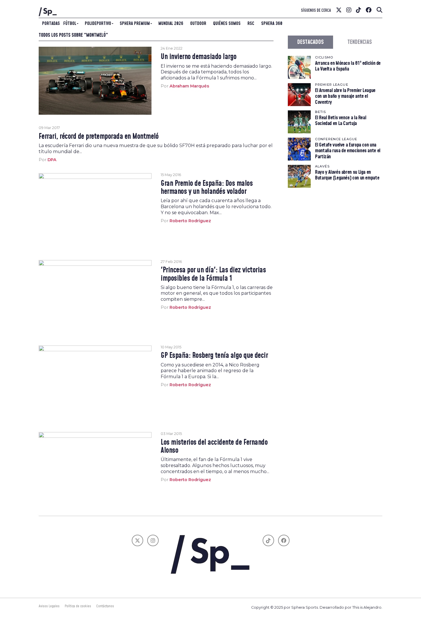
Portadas (51, 23)
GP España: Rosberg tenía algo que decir (214, 356)
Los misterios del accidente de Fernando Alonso (214, 447)
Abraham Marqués (189, 86)
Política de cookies (78, 606)
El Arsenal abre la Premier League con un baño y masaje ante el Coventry (345, 96)
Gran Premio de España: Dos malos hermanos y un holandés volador (207, 188)
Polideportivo (98, 23)
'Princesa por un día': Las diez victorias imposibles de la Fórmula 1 (213, 274)
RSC (250, 23)
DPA (52, 159)
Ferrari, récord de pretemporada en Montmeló (99, 137)
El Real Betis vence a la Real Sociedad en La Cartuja (340, 120)
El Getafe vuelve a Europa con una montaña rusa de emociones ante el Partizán (347, 150)
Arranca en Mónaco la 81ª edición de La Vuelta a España (348, 66)
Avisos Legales (49, 606)
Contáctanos (105, 606)
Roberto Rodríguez (190, 220)
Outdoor (198, 23)
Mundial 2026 (170, 23)
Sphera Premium (135, 23)
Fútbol (69, 23)
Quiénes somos (227, 23)
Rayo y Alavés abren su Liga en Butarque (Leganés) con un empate (347, 175)
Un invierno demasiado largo (198, 57)
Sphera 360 (271, 23)
